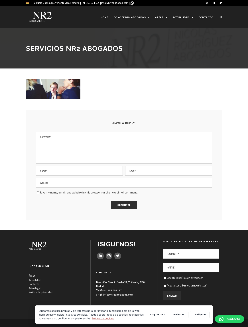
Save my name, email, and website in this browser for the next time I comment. (89, 192)
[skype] (214, 3)
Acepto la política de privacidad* (185, 278)
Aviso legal (34, 288)
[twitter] (220, 3)
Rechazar (178, 314)
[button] (229, 319)
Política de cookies (103, 318)
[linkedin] (207, 3)
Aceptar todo (157, 314)
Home (104, 17)
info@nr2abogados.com (115, 3)
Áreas (159, 17)
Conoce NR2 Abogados (130, 17)
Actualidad (181, 17)
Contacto (205, 17)
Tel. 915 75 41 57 (90, 3)
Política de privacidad (40, 292)
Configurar (200, 314)
